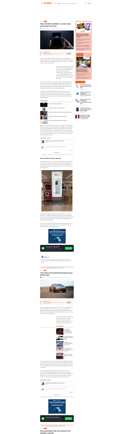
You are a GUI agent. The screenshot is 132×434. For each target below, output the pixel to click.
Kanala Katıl (68, 248)
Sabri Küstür (43, 28)
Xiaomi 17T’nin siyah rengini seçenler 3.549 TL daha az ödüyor (86, 109)
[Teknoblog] (48, 3)
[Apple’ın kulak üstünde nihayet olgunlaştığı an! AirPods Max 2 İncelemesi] (83, 62)
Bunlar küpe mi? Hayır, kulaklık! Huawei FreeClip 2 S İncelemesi (83, 74)
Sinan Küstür (43, 277)
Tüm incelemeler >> (88, 54)
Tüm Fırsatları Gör (56, 152)
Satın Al (46, 142)
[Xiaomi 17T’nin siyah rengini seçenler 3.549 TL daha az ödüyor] (77, 109)
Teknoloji (45, 21)
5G (60, 125)
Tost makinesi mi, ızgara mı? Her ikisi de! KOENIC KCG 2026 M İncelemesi (83, 78)
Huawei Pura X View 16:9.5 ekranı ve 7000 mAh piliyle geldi (85, 117)
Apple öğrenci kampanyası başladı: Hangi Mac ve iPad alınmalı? (82, 35)
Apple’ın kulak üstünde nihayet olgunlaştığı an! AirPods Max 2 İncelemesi (82, 70)
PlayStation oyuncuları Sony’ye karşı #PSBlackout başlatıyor (85, 94)
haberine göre (59, 308)
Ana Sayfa (41, 21)
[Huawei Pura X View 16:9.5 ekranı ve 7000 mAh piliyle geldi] (77, 116)
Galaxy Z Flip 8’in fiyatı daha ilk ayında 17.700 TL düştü (86, 86)
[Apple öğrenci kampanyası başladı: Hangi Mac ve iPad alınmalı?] (83, 27)
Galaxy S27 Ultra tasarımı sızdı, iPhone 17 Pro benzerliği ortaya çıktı (83, 49)
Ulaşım (45, 270)
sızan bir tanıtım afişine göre (53, 161)
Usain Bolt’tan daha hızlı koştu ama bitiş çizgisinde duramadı (83, 40)
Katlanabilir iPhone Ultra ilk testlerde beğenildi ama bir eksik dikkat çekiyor (82, 46)
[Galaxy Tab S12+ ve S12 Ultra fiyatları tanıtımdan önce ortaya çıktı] (77, 101)
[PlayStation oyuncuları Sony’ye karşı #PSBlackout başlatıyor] (77, 93)
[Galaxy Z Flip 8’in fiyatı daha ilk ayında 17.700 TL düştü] (77, 86)
